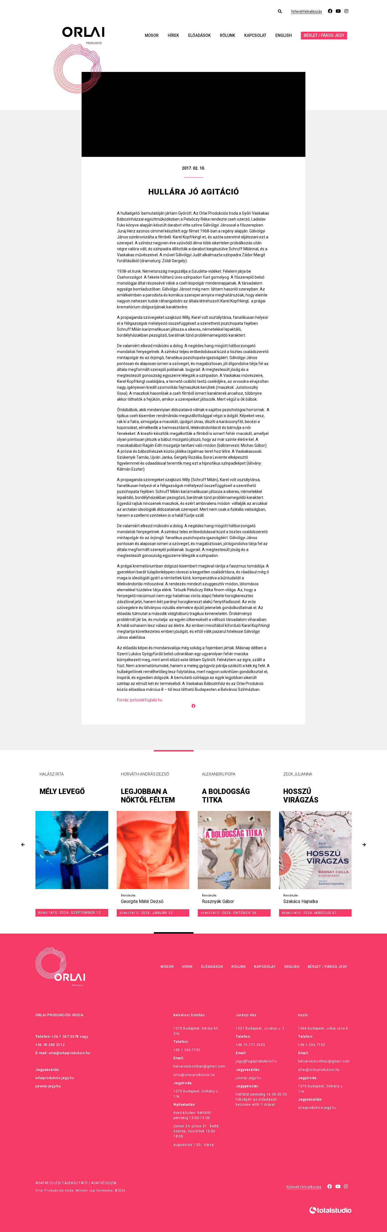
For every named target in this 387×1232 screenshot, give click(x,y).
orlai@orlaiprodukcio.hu (69, 1053)
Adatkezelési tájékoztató (61, 1183)
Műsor (152, 35)
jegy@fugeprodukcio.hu (256, 1061)
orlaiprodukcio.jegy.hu (54, 1078)
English (283, 35)
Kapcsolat (255, 35)
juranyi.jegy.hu (48, 1086)
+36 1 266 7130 (187, 1050)
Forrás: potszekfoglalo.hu (139, 700)
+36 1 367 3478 (65, 1037)
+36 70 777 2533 (250, 1045)
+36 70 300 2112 (50, 1045)
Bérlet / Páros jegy (324, 35)
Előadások (199, 35)
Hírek (173, 35)
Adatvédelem (104, 1183)
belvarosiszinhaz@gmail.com (199, 1066)
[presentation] (23, 845)
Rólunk (227, 35)
